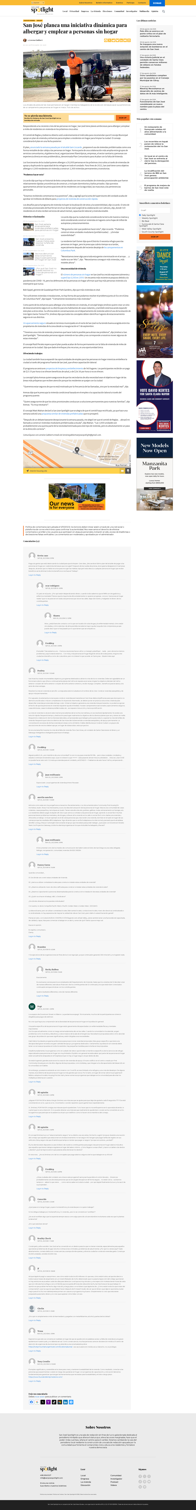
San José (39, 20)
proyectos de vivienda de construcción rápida (77, 199)
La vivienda (86, 1482)
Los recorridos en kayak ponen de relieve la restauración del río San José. (156, 145)
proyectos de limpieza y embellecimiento (64, 368)
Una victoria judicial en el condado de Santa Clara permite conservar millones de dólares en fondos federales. (153, 62)
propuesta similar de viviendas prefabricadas (62, 414)
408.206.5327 (45, 1475)
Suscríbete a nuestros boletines (53, 1486)
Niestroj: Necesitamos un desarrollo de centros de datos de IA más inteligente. (154, 91)
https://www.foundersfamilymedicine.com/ (45, 1377)
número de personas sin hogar (77, 274)
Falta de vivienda (29, 20)
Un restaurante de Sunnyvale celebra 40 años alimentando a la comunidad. (155, 130)
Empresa (85, 1479)
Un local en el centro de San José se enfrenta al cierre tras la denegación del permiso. (156, 159)
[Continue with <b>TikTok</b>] (54, 1402)
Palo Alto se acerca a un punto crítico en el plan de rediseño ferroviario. (153, 33)
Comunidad (115, 1475)
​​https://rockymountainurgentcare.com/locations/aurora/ (50, 1347)
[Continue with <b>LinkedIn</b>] (65, 1402)
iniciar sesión (40, 1397)
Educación (85, 1485)
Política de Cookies (58, 1494)
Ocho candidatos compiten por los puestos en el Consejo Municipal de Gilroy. (154, 78)
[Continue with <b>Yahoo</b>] (48, 1402)
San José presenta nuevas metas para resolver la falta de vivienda (45, 242)
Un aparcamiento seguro (34, 323)
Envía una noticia (47, 1483)
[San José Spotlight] (44, 11)
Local (83, 1475)
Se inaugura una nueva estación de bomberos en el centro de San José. (154, 46)
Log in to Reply (35, 575)
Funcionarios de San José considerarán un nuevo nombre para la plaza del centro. (152, 105)
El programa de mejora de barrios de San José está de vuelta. (157, 187)
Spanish (36, 3)
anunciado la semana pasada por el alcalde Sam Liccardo (56, 147)
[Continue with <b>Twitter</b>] (42, 1402)
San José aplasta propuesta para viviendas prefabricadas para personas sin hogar (47, 227)
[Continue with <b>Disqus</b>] (71, 1402)
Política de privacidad (46, 1494)
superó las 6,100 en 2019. (72, 277)
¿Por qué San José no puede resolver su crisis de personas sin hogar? (46, 271)
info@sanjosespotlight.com (51, 1478)
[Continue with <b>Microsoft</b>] (60, 1402)
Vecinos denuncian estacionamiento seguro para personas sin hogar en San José (45, 257)
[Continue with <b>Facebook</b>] (31, 1402)
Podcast (114, 1482)
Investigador (116, 1479)
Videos (113, 1485)
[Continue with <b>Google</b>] (37, 1402)
